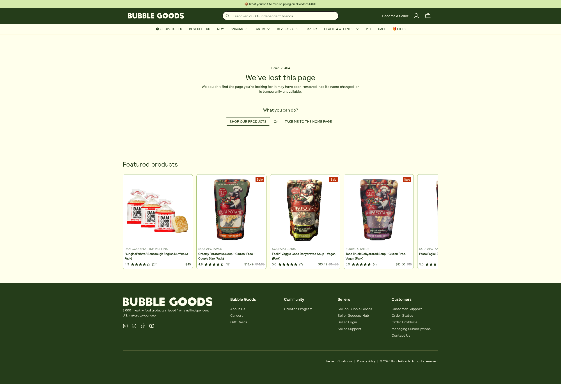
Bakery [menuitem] (311, 29)
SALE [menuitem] (382, 29)
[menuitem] (239, 29)
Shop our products (248, 121)
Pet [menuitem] (368, 29)
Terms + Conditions (339, 361)
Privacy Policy (366, 361)
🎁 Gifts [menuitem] (399, 29)
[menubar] (280, 29)
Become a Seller (395, 16)
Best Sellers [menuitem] (199, 29)
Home (275, 68)
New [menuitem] (220, 29)
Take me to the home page (308, 121)
